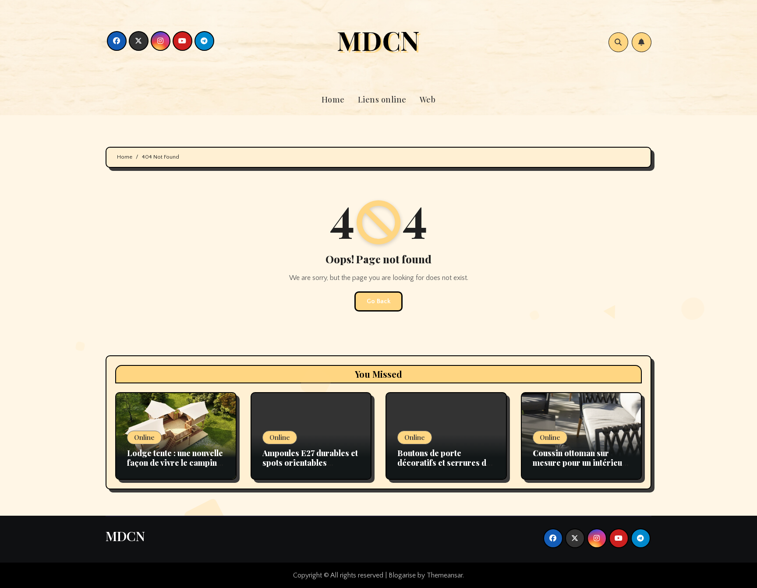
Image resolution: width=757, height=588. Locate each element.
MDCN (378, 39)
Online (144, 437)
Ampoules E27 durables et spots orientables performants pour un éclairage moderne (310, 467)
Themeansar (445, 575)
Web (428, 99)
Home (333, 99)
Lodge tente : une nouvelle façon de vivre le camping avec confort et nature (175, 462)
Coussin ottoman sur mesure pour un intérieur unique (579, 462)
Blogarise (402, 575)
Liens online (382, 99)
